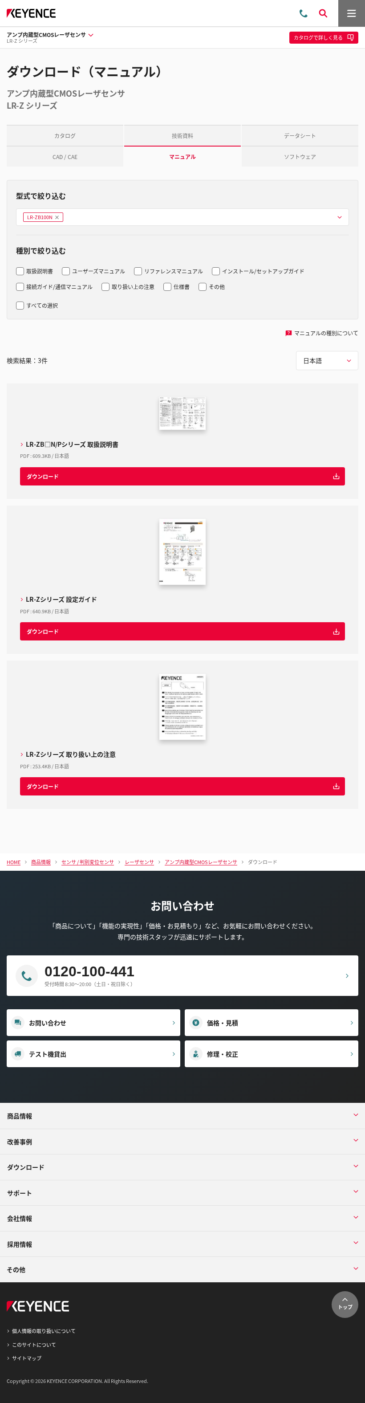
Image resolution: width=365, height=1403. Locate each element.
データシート (300, 135)
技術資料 (182, 135)
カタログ (65, 135)
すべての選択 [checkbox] (42, 305)
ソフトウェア (300, 156)
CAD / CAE (65, 156)
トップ (345, 1306)
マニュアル (182, 156)
